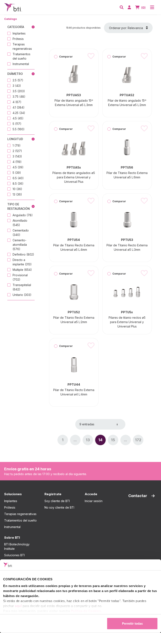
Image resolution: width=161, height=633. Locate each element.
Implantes (10, 501)
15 (114, 441)
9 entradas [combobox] (86, 424)
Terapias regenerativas (20, 514)
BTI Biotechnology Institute (17, 546)
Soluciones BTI (14, 555)
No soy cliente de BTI (59, 507)
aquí (18, 606)
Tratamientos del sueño (20, 520)
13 (89, 441)
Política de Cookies (86, 611)
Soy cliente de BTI (57, 501)
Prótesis (9, 507)
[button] (122, 7)
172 (139, 441)
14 (102, 441)
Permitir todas (132, 623)
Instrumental (12, 527)
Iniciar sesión (94, 501)
